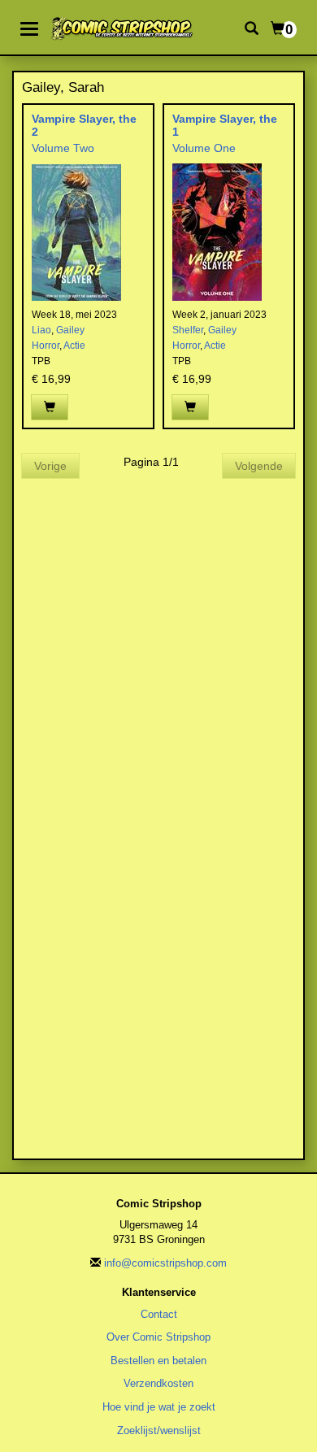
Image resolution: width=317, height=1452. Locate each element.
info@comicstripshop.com (165, 1263)
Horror (45, 345)
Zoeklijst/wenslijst (159, 1430)
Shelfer (187, 330)
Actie (74, 345)
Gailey (70, 330)
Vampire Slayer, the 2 (84, 124)
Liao (41, 330)
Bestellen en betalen (158, 1360)
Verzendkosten (158, 1383)
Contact (159, 1314)
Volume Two (63, 147)
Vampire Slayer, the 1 (224, 124)
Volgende (259, 465)
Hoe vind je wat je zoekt (158, 1407)
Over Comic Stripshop (158, 1337)
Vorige (50, 465)
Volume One (204, 147)
